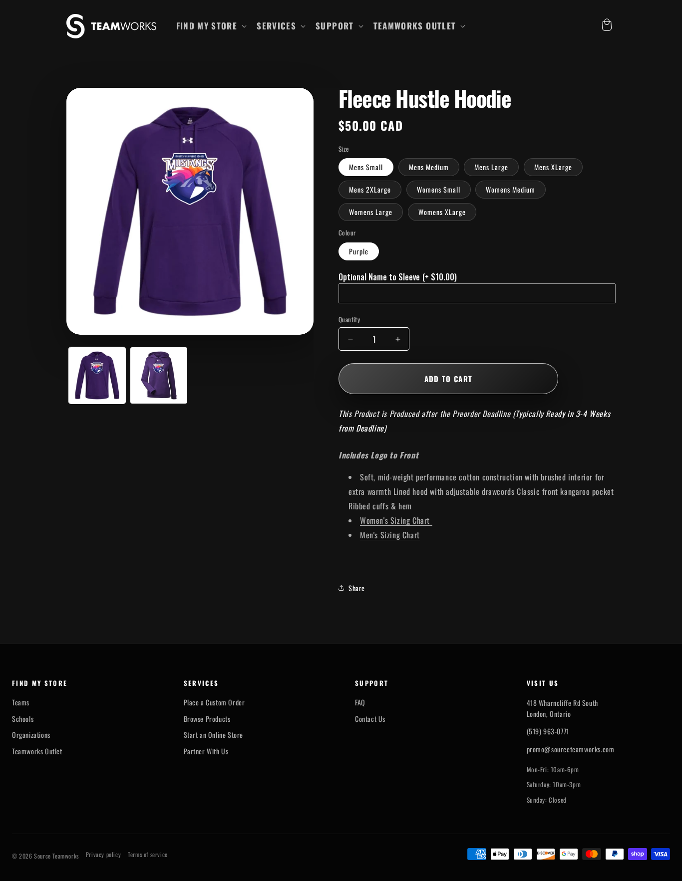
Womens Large (370, 212)
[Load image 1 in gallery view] (97, 375)
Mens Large (491, 167)
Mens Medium (429, 167)
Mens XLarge (553, 167)
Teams (20, 702)
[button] (210, 25)
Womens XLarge (442, 212)
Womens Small (438, 189)
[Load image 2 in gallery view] (158, 375)
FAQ (360, 702)
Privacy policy (103, 855)
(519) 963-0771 (548, 731)
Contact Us (370, 719)
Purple (358, 251)
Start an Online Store (214, 735)
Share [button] (356, 588)
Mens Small (366, 167)
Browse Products (207, 719)
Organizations (31, 735)
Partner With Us (206, 751)
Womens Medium (510, 189)
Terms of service (148, 855)
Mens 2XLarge (370, 189)
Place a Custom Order (214, 702)
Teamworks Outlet (37, 751)
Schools (22, 719)
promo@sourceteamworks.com (571, 749)
